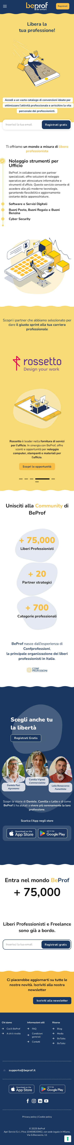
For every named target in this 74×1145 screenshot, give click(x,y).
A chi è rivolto (14, 1033)
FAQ (34, 1028)
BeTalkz (61, 1043)
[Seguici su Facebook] (28, 1101)
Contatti (36, 1041)
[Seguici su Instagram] (34, 1101)
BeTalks (61, 1038)
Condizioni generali (37, 1035)
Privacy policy (29, 1116)
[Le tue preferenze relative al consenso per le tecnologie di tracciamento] (67, 1138)
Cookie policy (45, 1116)
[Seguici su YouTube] (46, 1101)
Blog (59, 1028)
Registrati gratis (56, 125)
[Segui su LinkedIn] (40, 1101)
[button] (5, 6)
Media (60, 1033)
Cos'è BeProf (13, 1028)
